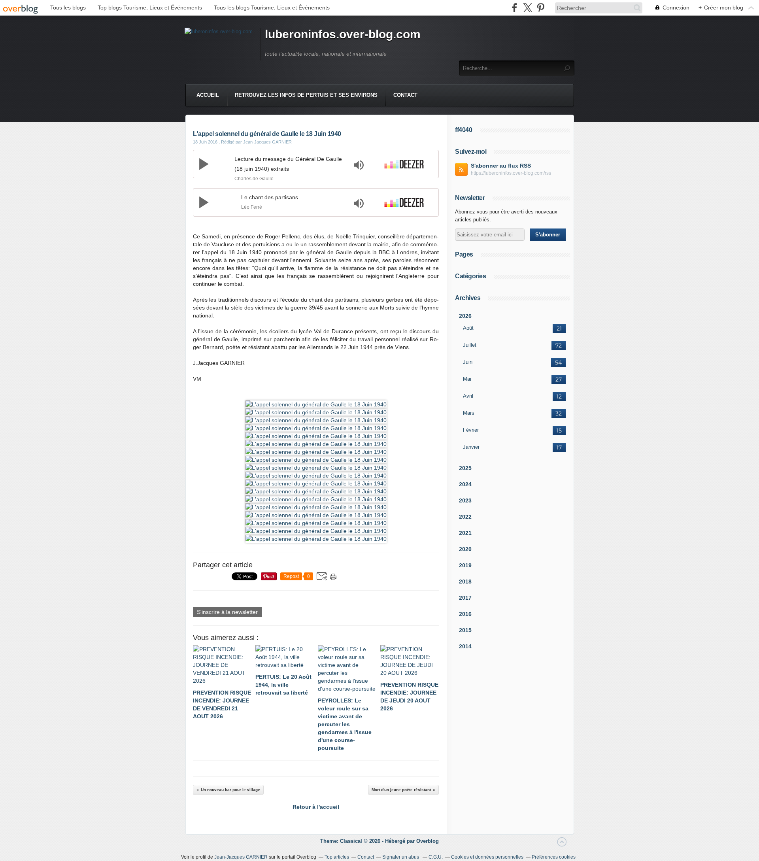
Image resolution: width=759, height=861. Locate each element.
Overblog (427, 841)
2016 (465, 614)
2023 (465, 500)
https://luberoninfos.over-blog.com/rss (511, 173)
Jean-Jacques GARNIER (241, 857)
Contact (405, 95)
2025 (465, 468)
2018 (465, 581)
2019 (465, 565)
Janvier (471, 447)
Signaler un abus (401, 857)
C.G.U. (436, 857)
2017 (465, 598)
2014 (465, 646)
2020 (465, 549)
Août (468, 328)
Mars (468, 413)
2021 (465, 533)
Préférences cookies (554, 857)
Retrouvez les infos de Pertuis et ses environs (306, 95)
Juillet (469, 345)
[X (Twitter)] (527, 7)
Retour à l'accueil (316, 807)
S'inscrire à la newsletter (227, 612)
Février (471, 430)
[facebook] (514, 7)
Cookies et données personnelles (487, 857)
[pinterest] (541, 7)
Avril (468, 396)
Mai (467, 379)
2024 (465, 484)
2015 (465, 630)
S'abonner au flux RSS (501, 165)
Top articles (337, 857)
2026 (465, 316)
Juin (467, 362)
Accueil (207, 95)
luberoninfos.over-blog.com (343, 34)
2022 (465, 517)
